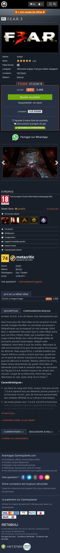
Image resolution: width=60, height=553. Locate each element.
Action (20, 56)
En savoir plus (53, 209)
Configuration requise (37, 310)
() (33, 4)
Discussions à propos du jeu (31, 123)
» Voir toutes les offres (30, 11)
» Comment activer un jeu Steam (18, 420)
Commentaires (14, 431)
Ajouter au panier (30, 97)
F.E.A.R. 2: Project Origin (12, 298)
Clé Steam (21, 73)
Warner (20, 77)
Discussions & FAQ (41, 431)
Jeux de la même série (16, 294)
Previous (3, 162)
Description (11, 310)
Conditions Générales (25, 536)
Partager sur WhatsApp (33, 137)
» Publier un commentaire (14, 438)
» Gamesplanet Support (30, 281)
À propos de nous (8, 536)
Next (56, 162)
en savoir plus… (9, 413)
